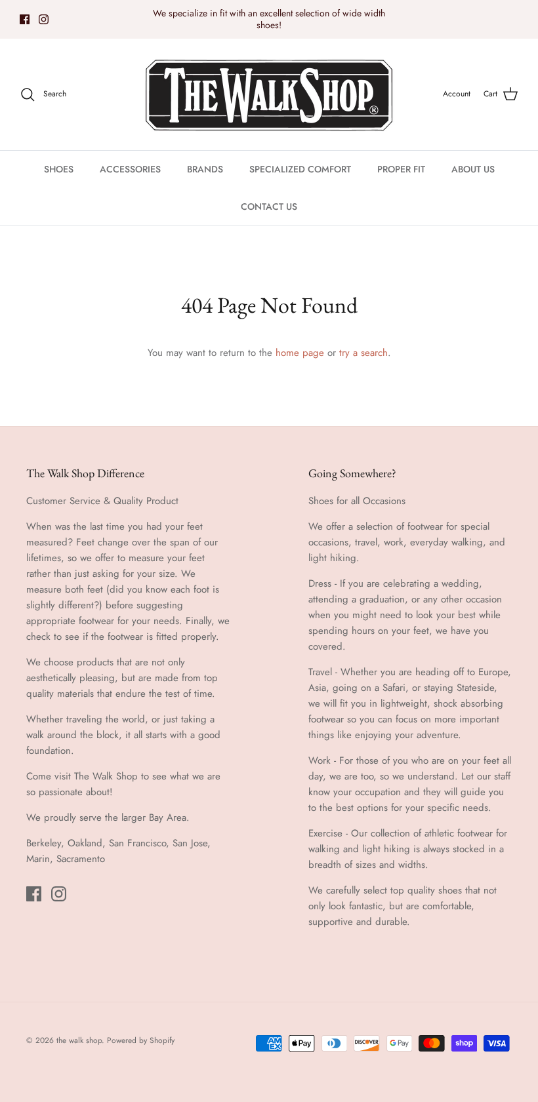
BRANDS (205, 169)
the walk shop (79, 1040)
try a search (363, 352)
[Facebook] (25, 19)
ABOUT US (473, 169)
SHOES (58, 169)
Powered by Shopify (141, 1040)
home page (300, 352)
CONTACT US (269, 206)
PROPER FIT (401, 169)
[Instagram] (44, 19)
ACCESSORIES (130, 169)
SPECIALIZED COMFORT (300, 169)
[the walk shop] (269, 94)
